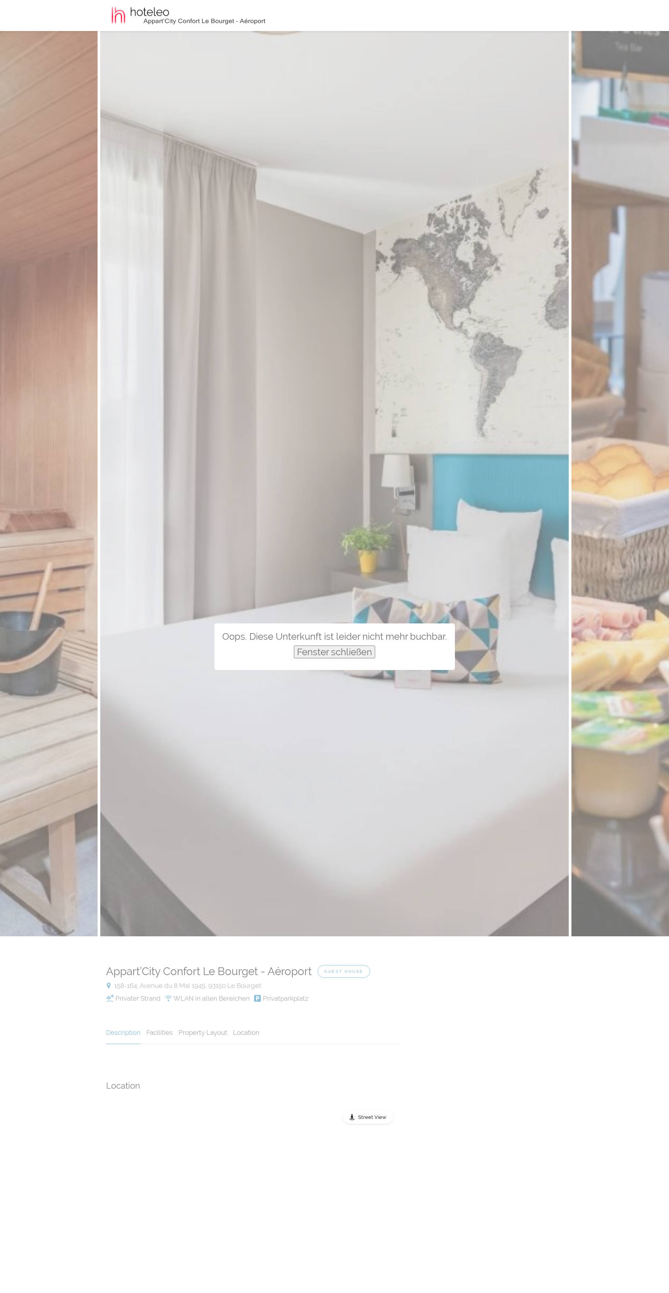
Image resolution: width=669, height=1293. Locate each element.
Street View (372, 1117)
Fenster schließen (334, 652)
